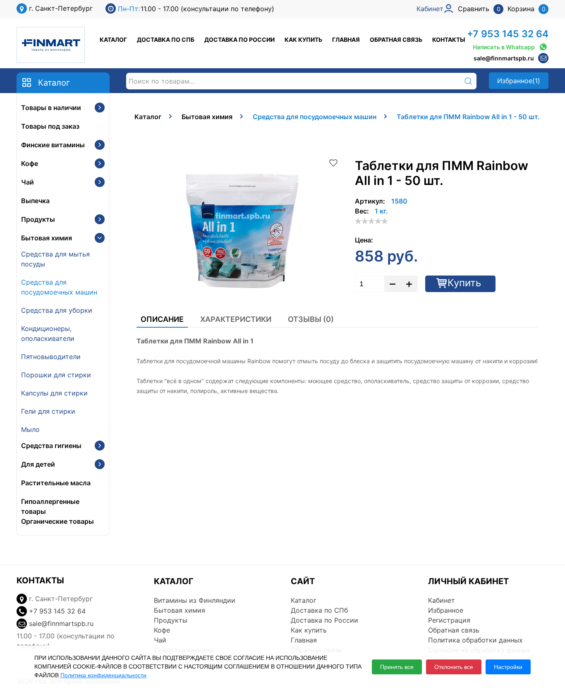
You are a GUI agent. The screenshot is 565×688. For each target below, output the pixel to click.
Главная (346, 39)
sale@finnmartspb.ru (504, 58)
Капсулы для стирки (54, 393)
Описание (162, 319)
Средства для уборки (56, 310)
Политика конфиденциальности (103, 675)
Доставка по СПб (165, 39)
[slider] (371, 221)
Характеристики (235, 319)
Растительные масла (56, 483)
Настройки (508, 667)
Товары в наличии (51, 107)
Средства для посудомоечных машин (59, 287)
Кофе (29, 163)
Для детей (38, 464)
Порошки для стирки (56, 375)
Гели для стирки (48, 411)
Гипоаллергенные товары (50, 506)
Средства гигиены (51, 445)
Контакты (448, 39)
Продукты (38, 219)
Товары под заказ (50, 126)
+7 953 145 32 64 (507, 34)
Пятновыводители (51, 356)
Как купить (303, 39)
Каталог (113, 39)
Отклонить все (453, 667)
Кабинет (441, 600)
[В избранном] (333, 162)
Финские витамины (53, 145)
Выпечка (35, 201)
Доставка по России (239, 39)
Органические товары (57, 521)
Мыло (30, 429)
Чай (27, 182)
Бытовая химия (46, 238)
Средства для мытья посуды (55, 259)
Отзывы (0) (311, 319)
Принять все (397, 667)
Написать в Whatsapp (504, 46)
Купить (464, 283)
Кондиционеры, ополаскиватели (47, 333)
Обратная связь (396, 39)
